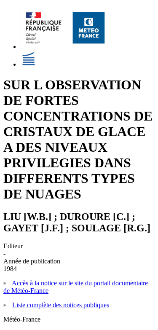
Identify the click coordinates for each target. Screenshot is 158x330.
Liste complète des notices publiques (60, 305)
